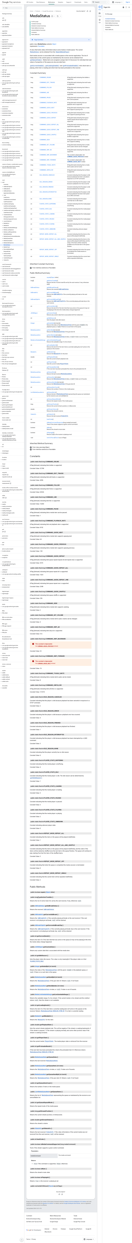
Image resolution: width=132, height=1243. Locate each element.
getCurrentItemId (52, 306)
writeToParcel (51, 437)
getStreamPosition (52, 404)
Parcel (57, 437)
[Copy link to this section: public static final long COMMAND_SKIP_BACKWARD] (67, 639)
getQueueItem (51, 377)
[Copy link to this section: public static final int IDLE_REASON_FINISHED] (62, 723)
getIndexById (50, 323)
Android (47, 1229)
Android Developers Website (58, 1219)
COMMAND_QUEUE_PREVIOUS (48, 112)
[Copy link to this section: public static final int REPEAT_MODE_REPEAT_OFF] (66, 861)
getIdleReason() (36, 778)
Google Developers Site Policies (71, 1203)
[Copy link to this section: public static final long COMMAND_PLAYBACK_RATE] (67, 521)
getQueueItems (51, 392)
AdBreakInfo (34, 292)
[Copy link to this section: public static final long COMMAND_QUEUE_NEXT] (65, 532)
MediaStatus (34, 52)
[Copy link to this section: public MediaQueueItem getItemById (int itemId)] (64, 977)
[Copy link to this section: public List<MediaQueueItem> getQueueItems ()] (64, 1092)
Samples (60, 2)
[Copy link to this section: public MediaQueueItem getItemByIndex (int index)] (66, 986)
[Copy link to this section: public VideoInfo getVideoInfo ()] (54, 1128)
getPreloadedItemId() (71, 66)
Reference (51, 2)
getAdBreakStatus (52, 287)
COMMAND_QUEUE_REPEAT (48, 117)
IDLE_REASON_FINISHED (47, 187)
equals (49, 277)
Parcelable (41, 46)
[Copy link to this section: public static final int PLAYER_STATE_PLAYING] (63, 810)
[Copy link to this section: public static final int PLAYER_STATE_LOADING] (63, 786)
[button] (11, 27)
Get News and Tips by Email (34, 1221)
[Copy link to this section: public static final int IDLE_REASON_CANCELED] (63, 697)
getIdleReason (51, 318)
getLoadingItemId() (52, 66)
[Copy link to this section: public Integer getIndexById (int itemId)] (58, 966)
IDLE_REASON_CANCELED (47, 175)
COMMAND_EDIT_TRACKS (47, 82)
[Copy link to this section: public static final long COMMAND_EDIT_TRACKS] (65, 473)
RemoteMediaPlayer (62, 52)
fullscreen (126, 7)
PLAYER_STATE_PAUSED (47, 219)
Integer (33, 323)
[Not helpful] (90, 11)
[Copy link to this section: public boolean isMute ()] (48, 1169)
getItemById (50, 330)
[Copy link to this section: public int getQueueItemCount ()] (54, 1083)
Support (68, 2)
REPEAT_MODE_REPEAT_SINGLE (49, 256)
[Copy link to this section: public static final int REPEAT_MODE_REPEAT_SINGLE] (68, 873)
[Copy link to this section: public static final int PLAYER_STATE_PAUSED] (63, 798)
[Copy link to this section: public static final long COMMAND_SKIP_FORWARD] (66, 656)
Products (37, 11)
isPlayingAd (50, 432)
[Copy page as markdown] (57, 16)
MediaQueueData (36, 372)
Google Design (54, 1221)
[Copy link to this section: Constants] (42, 456)
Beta (85, 2)
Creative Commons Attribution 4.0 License (75, 1201)
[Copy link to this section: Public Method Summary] (52, 273)
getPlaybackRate (51, 357)
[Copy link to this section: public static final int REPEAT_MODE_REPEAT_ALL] (66, 833)
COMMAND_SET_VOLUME (47, 144)
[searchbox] (12, 7)
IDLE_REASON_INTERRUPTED (48, 192)
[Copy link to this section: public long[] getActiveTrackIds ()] (55, 897)
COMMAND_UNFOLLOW (46, 170)
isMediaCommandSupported (55, 422)
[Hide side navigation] (21, 1240)
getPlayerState (51, 362)
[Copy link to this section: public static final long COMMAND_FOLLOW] (61, 485)
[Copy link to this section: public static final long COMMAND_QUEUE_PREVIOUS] (68, 544)
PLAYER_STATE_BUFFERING (48, 204)
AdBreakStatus (35, 287)
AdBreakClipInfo (35, 299)
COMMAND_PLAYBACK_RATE (48, 102)
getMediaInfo (50, 352)
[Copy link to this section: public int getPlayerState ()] (50, 1038)
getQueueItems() (36, 60)
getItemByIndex (51, 335)
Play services (15, 2)
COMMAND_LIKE (44, 92)
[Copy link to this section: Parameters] (40, 1151)
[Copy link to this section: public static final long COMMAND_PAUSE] (60, 509)
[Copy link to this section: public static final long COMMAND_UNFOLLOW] (63, 685)
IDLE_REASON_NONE (46, 199)
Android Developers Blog (33, 1219)
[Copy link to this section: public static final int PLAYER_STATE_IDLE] (60, 772)
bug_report (123, 7)
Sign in (128, 2)
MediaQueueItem (66, 325)
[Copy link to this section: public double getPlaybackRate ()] (54, 1025)
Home (31, 11)
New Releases (40, 2)
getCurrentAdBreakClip (53, 299)
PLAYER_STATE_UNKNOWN (47, 229)
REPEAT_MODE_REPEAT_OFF (48, 249)
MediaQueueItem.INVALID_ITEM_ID (52, 1011)
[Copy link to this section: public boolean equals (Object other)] (56, 892)
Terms (28, 1239)
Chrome (55, 1229)
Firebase (63, 1229)
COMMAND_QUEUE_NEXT (47, 107)
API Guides (29, 2)
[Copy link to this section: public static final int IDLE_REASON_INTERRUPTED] (66, 735)
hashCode (50, 419)
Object (54, 44)
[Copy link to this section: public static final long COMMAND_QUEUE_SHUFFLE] (67, 592)
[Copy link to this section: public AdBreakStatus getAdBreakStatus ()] (61, 906)
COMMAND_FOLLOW (45, 87)
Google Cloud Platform (75, 1229)
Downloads (78, 2)
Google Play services (47, 11)
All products (48, 1232)
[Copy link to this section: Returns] (37, 1160)
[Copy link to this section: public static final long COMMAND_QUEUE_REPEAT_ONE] (70, 580)
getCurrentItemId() (37, 66)
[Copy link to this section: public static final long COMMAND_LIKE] (58, 497)
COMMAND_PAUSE (45, 97)
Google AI (88, 1229)
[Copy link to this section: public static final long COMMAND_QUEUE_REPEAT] (66, 556)
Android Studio (78, 1219)
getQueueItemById (52, 382)
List (32, 392)
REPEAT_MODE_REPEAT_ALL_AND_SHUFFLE (53, 239)
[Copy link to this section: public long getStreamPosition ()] (54, 1111)
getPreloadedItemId (52, 367)
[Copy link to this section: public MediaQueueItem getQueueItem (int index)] (65, 1066)
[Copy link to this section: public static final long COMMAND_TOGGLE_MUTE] (66, 673)
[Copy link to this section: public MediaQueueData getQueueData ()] (60, 1057)
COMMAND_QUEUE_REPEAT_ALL (49, 124)
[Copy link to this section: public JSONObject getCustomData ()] (57, 947)
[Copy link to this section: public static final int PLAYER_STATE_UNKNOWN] (64, 822)
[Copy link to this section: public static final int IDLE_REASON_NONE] (60, 749)
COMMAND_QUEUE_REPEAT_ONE (49, 129)
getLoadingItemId (52, 345)
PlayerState (64, 364)
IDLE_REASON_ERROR (46, 182)
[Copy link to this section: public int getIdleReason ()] (50, 956)
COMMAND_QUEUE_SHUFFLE (48, 134)
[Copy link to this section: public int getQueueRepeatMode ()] (55, 1102)
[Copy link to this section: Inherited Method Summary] (54, 444)
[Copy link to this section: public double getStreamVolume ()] (55, 1120)
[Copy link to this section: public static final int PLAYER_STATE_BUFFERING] (65, 760)
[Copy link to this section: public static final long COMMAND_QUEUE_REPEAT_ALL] (70, 568)
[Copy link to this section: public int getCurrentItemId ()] (52, 936)
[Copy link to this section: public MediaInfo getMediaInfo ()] (54, 1016)
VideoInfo (33, 414)
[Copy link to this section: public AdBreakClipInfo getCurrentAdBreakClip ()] (65, 925)
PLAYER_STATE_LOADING (47, 214)
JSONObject (34, 313)
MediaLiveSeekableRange (38, 340)
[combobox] (100, 2)
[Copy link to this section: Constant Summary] (47, 73)
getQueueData (51, 372)
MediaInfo (33, 352)
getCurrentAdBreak (52, 292)
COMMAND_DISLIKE (45, 77)
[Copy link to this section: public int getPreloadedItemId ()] (54, 1046)
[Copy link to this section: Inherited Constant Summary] (55, 264)
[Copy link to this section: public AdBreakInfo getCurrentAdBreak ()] (60, 914)
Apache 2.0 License (48, 1203)
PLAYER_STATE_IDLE (46, 209)
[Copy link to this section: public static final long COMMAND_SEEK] (59, 603)
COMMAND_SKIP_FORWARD (48, 160)
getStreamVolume (52, 409)
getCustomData (51, 313)
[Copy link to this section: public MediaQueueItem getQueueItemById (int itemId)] (68, 1074)
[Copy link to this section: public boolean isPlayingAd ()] (52, 1177)
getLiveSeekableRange (53, 340)
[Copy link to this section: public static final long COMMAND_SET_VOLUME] (65, 615)
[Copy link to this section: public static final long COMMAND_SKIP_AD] (61, 627)
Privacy (34, 1239)
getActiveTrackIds (52, 280)
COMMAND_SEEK (45, 139)
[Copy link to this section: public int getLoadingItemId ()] (52, 1005)
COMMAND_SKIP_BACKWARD (48, 155)
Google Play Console (79, 1221)
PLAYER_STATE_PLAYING (47, 224)
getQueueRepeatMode (53, 399)
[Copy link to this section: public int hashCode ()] (47, 1139)
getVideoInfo (50, 414)
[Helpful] (87, 11)
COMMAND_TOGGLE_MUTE (47, 165)
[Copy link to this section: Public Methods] (47, 887)
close (129, 7)
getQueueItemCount (52, 387)
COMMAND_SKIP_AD (46, 150)
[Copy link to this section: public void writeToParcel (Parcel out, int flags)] (64, 1186)
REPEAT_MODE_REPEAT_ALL (48, 234)
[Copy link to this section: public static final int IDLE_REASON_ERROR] (60, 711)
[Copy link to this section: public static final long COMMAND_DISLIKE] (60, 462)
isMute (49, 427)
